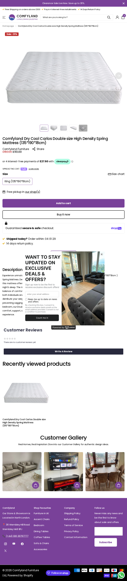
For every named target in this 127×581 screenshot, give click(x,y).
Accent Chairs (41, 519)
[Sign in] (117, 17)
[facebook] (22, 544)
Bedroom (39, 525)
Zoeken (109, 17)
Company (69, 507)
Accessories (40, 549)
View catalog (4, 17)
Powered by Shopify (20, 575)
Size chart (118, 174)
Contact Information (75, 537)
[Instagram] (5, 544)
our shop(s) (32, 192)
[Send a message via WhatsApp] (121, 575)
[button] (119, 76)
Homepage (8, 26)
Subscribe (105, 542)
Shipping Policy (72, 513)
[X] (5, 551)
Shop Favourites (42, 507)
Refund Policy (71, 519)
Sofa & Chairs (41, 543)
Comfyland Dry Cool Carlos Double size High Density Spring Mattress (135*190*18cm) (24, 422)
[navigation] (44, 128)
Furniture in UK (41, 513)
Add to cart (63, 203)
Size (63, 174)
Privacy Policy (71, 531)
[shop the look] (35, 485)
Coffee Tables (42, 537)
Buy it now (63, 214)
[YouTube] (14, 544)
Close (123, 3)
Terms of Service (73, 525)
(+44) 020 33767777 (17, 536)
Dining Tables (41, 531)
